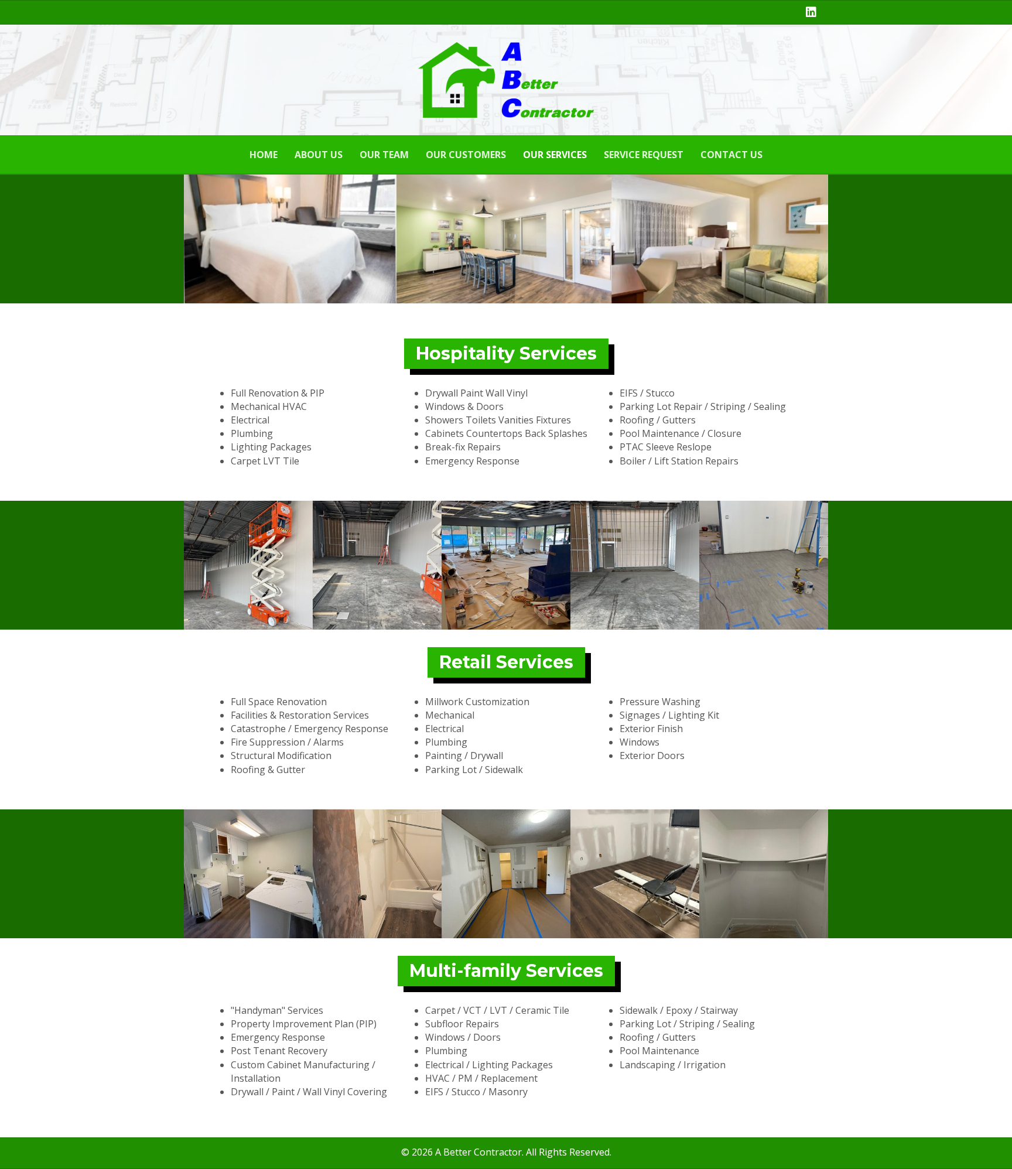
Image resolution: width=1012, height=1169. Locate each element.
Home (263, 154)
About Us (319, 154)
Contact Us (731, 154)
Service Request (643, 154)
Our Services (555, 154)
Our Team (384, 154)
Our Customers (466, 154)
